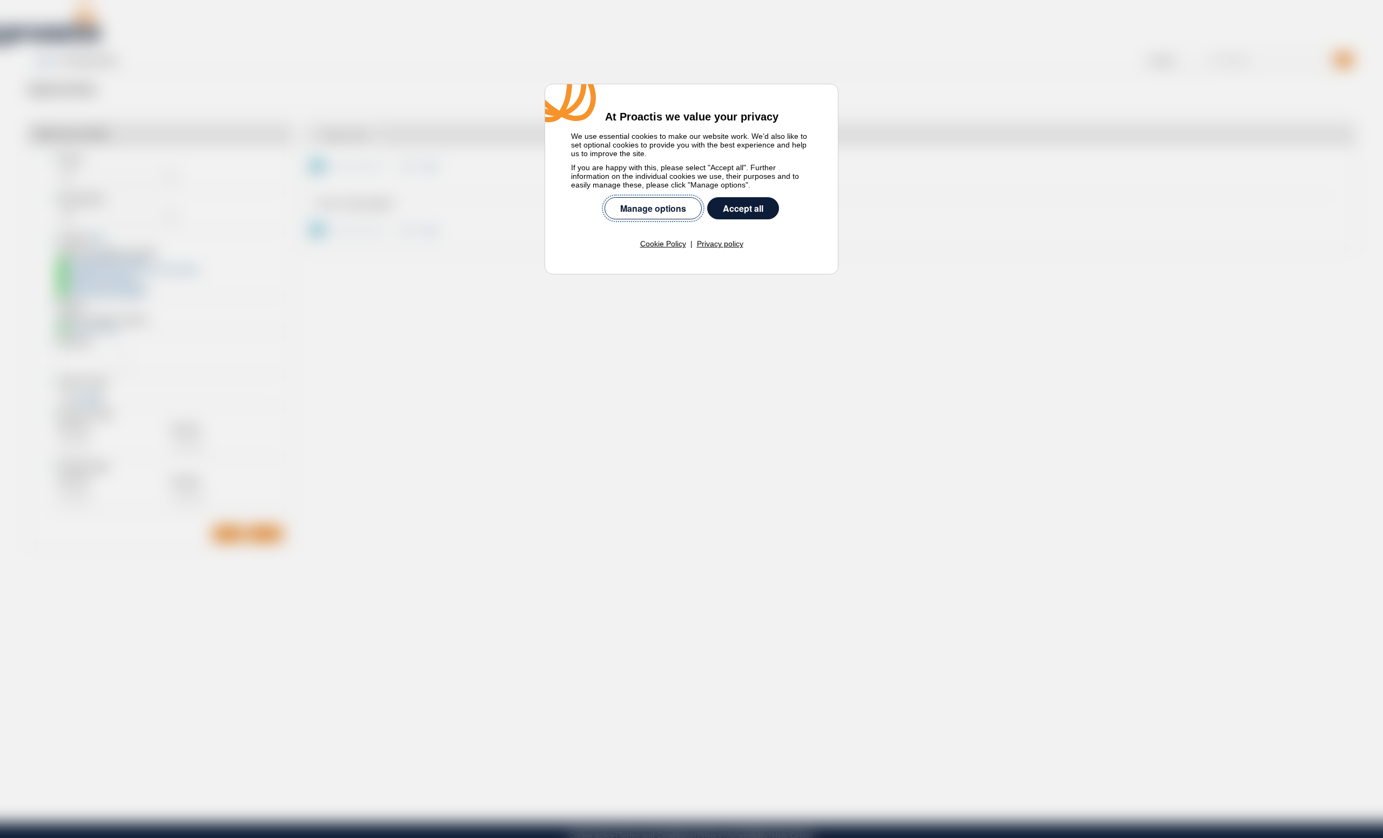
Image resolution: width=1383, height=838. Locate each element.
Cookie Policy (663, 243)
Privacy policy (720, 243)
